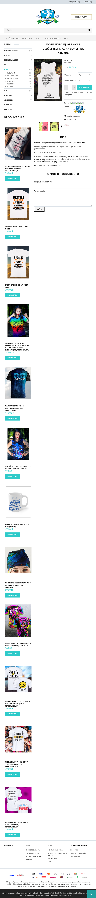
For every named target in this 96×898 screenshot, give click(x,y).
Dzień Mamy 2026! (11, 51)
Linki (49, 861)
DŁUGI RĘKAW (12, 81)
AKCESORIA (8, 100)
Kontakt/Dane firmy (55, 850)
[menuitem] (12, 38)
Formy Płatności (32, 853)
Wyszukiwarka (75, 856)
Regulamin (74, 850)
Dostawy (29, 859)
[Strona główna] (47, 17)
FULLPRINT (11, 73)
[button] (61, 126)
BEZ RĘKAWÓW (12, 76)
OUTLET (7, 55)
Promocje (8, 109)
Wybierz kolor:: (70, 81)
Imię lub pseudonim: (43, 182)
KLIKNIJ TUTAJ (40, 143)
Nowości (8, 105)
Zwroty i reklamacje (33, 856)
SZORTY (10, 87)
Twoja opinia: (39, 191)
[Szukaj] (89, 30)
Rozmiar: (67, 75)
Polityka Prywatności (78, 853)
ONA (6, 69)
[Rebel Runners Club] (79, 109)
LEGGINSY (10, 84)
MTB (6, 65)
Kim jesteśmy (52, 858)
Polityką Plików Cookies (59, 893)
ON (5, 91)
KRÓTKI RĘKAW (12, 78)
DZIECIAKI (8, 95)
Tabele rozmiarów (33, 850)
